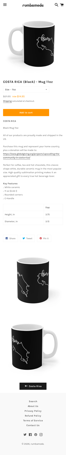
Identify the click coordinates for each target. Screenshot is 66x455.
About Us (33, 406)
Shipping (7, 101)
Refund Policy (33, 415)
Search (33, 401)
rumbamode (37, 443)
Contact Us (33, 425)
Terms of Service (33, 420)
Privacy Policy (33, 411)
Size (7, 89)
